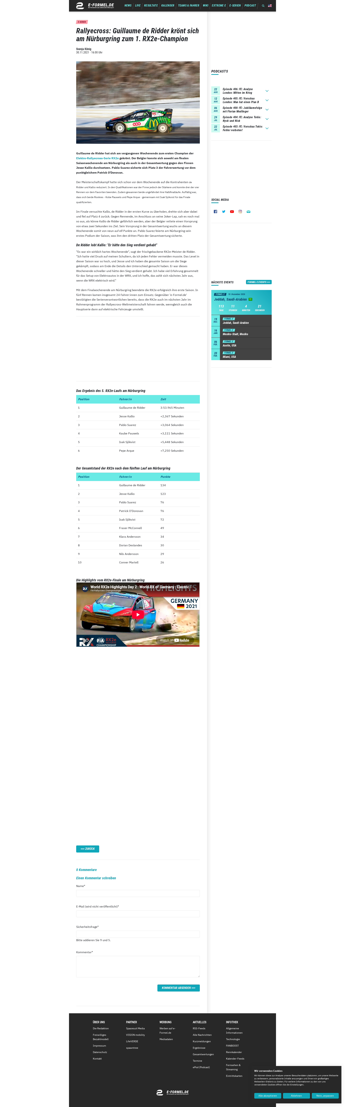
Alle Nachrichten (202, 1034)
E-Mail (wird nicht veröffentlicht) (97, 906)
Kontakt (97, 1058)
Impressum (99, 1045)
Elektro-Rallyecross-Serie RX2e (97, 158)
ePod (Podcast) (201, 1067)
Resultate (151, 5)
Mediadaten (166, 1039)
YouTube (232, 211)
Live (138, 5)
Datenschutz (100, 1052)
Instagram (240, 211)
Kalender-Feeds (235, 1058)
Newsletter (248, 211)
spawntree (132, 1047)
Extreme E (219, 5)
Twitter (224, 211)
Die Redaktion (101, 1028)
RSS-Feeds (199, 1028)
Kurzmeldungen (202, 1041)
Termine (197, 1060)
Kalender (167, 5)
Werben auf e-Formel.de (168, 1030)
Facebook (215, 211)
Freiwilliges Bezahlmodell (101, 1037)
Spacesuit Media (135, 1028)
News (128, 5)
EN (270, 5)
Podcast (250, 5)
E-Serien (235, 5)
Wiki (205, 5)
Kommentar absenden (176, 988)
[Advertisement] (138, 349)
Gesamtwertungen (203, 1054)
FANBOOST (232, 1045)
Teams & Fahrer (188, 5)
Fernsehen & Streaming (233, 1067)
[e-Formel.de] (95, 5)
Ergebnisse (199, 1047)
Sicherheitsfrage (87, 927)
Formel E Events (257, 282)
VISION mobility (135, 1034)
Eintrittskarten (234, 1075)
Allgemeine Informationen (234, 1030)
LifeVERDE (132, 1041)
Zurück (90, 848)
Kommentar (84, 952)
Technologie (233, 1039)
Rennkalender (234, 1052)
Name (82, 886)
